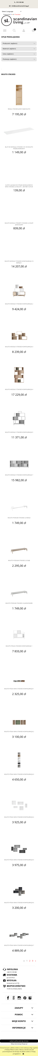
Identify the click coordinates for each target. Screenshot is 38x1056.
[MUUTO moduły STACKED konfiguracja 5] (19, 418)
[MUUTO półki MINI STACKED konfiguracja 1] (19, 675)
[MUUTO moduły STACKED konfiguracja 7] (19, 461)
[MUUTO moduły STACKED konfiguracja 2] (19, 290)
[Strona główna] (19, 20)
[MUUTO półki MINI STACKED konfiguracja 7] (19, 931)
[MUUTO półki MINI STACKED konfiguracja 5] (19, 846)
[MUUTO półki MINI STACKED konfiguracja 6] (19, 888)
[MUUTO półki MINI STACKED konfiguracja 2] (19, 717)
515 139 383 (20, 2)
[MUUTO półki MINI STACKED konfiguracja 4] (19, 803)
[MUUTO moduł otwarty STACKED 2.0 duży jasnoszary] (19, 211)
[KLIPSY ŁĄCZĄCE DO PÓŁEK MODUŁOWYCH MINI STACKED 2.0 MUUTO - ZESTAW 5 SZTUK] (19, 173)
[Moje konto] (23, 30)
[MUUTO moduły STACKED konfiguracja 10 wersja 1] (19, 249)
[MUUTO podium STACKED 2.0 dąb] (19, 546)
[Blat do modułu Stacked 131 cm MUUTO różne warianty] (19, 135)
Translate (17, 14)
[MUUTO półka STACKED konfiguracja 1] (19, 632)
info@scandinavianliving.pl (20, 6)
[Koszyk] (33, 30)
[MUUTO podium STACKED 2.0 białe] (19, 503)
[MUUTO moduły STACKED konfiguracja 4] (19, 375)
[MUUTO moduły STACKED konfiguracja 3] (19, 332)
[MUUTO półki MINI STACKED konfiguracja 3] (19, 760)
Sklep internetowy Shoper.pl (19, 1044)
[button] (5, 30)
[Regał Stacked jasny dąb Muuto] (19, 95)
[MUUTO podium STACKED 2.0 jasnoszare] (19, 589)
